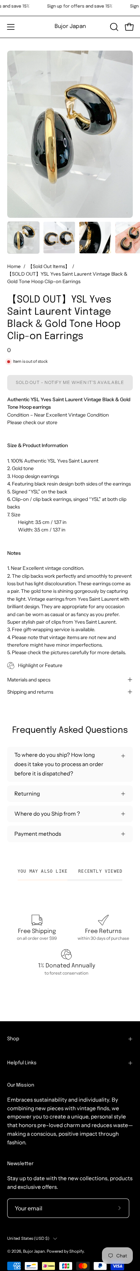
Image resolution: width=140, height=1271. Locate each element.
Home (14, 266)
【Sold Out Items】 (49, 266)
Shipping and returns (30, 692)
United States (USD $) (28, 1238)
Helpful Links (22, 1062)
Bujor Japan (70, 26)
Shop (13, 1038)
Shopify (76, 1251)
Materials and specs (28, 680)
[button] (113, 27)
